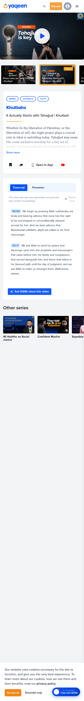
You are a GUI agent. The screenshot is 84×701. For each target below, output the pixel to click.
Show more (13, 152)
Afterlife (28, 98)
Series (12, 98)
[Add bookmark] (10, 165)
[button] (42, 36)
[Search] (44, 6)
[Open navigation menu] (77, 6)
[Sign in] (67, 6)
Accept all (13, 693)
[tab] (18, 187)
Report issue (72, 199)
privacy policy (46, 683)
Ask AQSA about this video (32, 291)
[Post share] (21, 165)
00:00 (16, 211)
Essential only (33, 693)
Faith (43, 98)
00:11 (15, 245)
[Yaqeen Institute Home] (15, 6)
